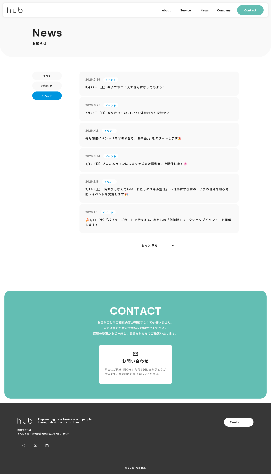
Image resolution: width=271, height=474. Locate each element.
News (205, 10)
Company (224, 10)
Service (185, 10)
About (166, 10)
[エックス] (35, 445)
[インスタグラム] (23, 445)
